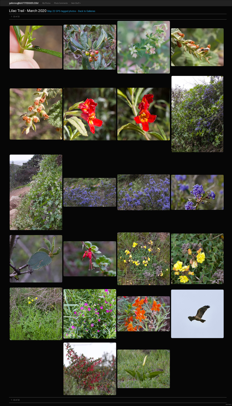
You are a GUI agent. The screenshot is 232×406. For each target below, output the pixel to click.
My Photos (46, 3)
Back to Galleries (86, 11)
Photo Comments (61, 3)
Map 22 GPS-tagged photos (61, 11)
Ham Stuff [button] (75, 3)
